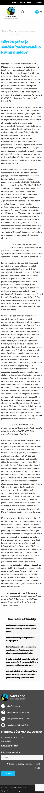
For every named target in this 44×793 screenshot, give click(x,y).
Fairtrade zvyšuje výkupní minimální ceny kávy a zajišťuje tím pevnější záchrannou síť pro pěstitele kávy (21, 650)
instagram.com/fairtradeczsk (18, 719)
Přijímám (24, 766)
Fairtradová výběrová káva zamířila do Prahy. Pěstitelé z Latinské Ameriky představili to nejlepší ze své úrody (21, 674)
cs (37, 12)
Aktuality (12, 31)
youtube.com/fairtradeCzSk (17, 725)
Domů (4, 31)
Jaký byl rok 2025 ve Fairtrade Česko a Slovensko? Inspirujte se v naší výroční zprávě (21, 628)
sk (41, 12)
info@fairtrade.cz (13, 706)
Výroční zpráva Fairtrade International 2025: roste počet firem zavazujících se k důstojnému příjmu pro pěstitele (22, 662)
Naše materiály (26, 2)
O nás (14, 2)
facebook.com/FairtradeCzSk (18, 712)
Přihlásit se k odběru (10, 752)
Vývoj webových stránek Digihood (12, 791)
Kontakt (39, 2)
